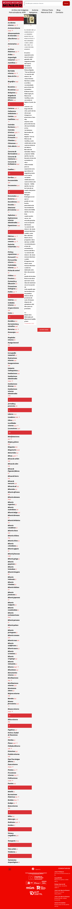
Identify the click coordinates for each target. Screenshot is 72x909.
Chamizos (11, 140)
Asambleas (11, 63)
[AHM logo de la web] (12, 4)
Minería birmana (14, 515)
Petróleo (11, 740)
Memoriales (12, 453)
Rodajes (10, 803)
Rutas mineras (13, 806)
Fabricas (11, 236)
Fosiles (10, 292)
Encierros (11, 199)
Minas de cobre (13, 464)
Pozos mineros (13, 764)
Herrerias (11, 329)
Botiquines (11, 93)
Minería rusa (12, 640)
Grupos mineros (13, 308)
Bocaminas (11, 90)
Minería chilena (13, 536)
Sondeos (11, 825)
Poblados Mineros (14, 746)
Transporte (11, 841)
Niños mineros (13, 720)
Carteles (11, 116)
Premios (10, 770)
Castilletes (11, 119)
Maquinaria (12, 450)
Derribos (11, 177)
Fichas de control (14, 270)
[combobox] (43, 3)
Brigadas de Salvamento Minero (12, 98)
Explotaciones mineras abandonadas (12, 220)
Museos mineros (13, 709)
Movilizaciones (13, 678)
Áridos (10, 55)
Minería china (13, 541)
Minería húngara (14, 572)
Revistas (11, 800)
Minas (10, 456)
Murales (11, 699)
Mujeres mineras (13, 693)
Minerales (11, 489)
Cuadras (11, 169)
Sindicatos (11, 822)
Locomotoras (12, 428)
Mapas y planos (13, 442)
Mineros (11, 667)
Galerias (11, 300)
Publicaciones (12, 778)
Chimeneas (11, 143)
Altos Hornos (12, 39)
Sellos (10, 816)
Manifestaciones (13, 437)
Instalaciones (12, 373)
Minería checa (13, 531)
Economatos (12, 196)
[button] (9, 869)
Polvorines (11, 751)
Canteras (11, 108)
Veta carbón (12, 849)
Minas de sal (12, 486)
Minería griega (13, 559)
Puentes (10, 783)
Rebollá (10, 792)
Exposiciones (12, 225)
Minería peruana (14, 620)
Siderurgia (11, 819)
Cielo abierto (12, 146)
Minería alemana (14, 497)
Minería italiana (13, 587)
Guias (10, 313)
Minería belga (12, 512)
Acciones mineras (14, 28)
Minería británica (14, 520)
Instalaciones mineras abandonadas (12, 391)
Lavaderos (11, 417)
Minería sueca (13, 648)
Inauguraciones (13, 363)
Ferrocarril (11, 257)
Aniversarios (12, 44)
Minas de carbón (13, 459)
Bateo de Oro (12, 76)
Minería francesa (14, 554)
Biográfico (11, 82)
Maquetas (11, 447)
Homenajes (12, 332)
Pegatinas (11, 730)
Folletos (10, 275)
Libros (10, 420)
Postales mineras (13, 754)
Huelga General (13, 343)
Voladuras (11, 852)
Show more (44, 329)
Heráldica (11, 321)
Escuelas (11, 205)
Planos (10, 743)
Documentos (12, 185)
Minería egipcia (13, 549)
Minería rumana (13, 635)
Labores (10, 414)
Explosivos (11, 215)
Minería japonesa (14, 597)
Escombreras (12, 202)
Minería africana (14, 492)
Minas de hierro (13, 476)
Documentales (13, 180)
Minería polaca (13, 625)
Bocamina (11, 87)
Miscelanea (12, 670)
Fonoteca (11, 278)
